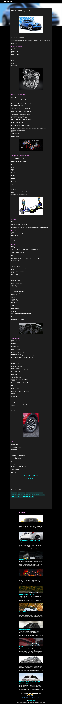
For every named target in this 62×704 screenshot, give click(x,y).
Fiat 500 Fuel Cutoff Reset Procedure (26, 664)
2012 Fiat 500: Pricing (23, 611)
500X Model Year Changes (18, 494)
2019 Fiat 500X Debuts (31, 478)
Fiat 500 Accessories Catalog (25, 629)
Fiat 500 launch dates (23, 646)
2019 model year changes (32, 492)
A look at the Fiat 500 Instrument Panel (27, 576)
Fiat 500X (28, 494)
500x (41, 492)
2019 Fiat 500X (21, 492)
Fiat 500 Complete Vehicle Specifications (27, 522)
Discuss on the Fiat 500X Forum (31, 475)
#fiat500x (14, 492)
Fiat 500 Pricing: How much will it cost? (27, 594)
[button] (12, 14)
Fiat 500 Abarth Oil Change (24, 559)
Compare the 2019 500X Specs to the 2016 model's (31, 481)
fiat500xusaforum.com (28, 496)
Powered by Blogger (31, 700)
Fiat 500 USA (7, 2)
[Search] (13, 2)
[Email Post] (12, 491)
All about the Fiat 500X (31, 485)
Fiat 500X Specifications (38, 494)
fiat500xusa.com (16, 496)
